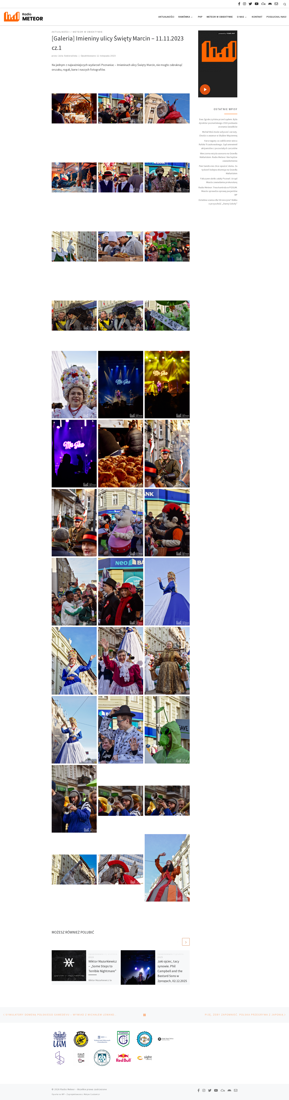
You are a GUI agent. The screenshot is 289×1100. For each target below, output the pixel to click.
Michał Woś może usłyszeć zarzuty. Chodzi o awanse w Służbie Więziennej (218, 133)
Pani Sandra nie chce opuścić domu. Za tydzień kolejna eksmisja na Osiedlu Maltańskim (218, 169)
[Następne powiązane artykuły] (186, 942)
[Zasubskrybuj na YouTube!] (257, 4)
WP (63, 1094)
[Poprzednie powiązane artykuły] (178, 942)
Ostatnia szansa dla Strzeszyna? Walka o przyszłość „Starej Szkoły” (218, 201)
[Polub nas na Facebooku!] (239, 4)
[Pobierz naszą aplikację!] (270, 4)
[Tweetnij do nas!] (250, 4)
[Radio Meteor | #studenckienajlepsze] (23, 16)
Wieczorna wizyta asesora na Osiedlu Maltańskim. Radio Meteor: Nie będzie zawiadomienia (218, 157)
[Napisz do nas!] (276, 4)
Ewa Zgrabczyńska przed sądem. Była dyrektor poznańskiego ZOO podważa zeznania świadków (218, 123)
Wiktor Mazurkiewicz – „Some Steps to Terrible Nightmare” (102, 966)
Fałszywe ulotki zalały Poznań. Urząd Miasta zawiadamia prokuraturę (218, 180)
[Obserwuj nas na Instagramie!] (244, 4)
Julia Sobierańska (67, 56)
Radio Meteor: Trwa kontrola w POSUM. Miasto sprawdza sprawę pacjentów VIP (218, 191)
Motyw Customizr (92, 1094)
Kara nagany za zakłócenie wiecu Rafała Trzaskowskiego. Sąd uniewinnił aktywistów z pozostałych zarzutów (218, 144)
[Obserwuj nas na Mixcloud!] (263, 4)
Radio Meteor (67, 1089)
